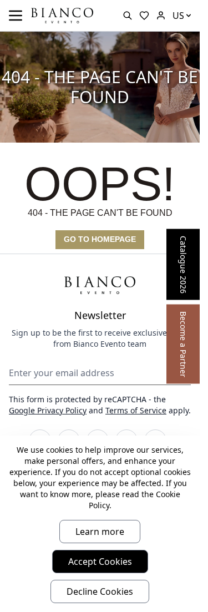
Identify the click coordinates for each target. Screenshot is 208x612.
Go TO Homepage (100, 239)
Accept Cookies (100, 561)
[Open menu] (15, 15)
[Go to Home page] (62, 14)
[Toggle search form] (128, 16)
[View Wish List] (144, 16)
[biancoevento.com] (161, 16)
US (178, 15)
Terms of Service (135, 410)
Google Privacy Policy (48, 410)
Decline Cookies (100, 591)
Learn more (99, 531)
